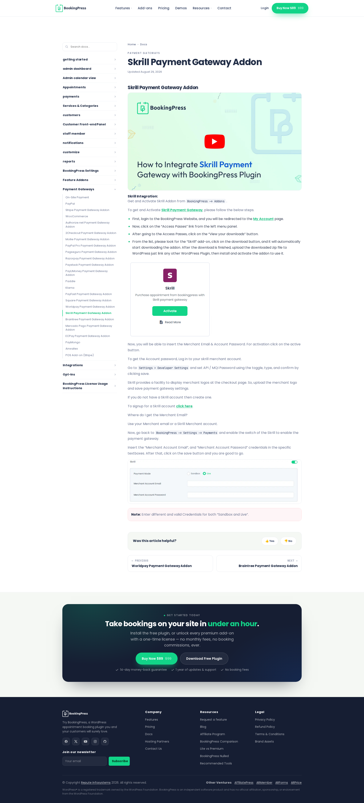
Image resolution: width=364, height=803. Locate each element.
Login (265, 8)
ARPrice (296, 782)
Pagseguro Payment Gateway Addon (91, 252)
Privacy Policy (265, 719)
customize (71, 152)
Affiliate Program (212, 734)
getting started (75, 59)
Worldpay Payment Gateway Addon (90, 307)
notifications (73, 143)
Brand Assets (264, 741)
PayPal (70, 204)
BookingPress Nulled (214, 756)
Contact (224, 8)
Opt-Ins (69, 374)
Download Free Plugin (204, 658)
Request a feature (213, 719)
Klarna (70, 288)
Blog (203, 727)
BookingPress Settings (81, 171)
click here (184, 406)
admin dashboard (77, 69)
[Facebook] (66, 741)
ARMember (264, 782)
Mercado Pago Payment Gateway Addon (89, 328)
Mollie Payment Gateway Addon (87, 239)
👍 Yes (269, 541)
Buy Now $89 (290, 8)
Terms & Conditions (269, 734)
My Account (263, 218)
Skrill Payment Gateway (182, 210)
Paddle (70, 281)
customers (71, 115)
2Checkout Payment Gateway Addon (91, 233)
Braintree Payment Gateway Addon (90, 319)
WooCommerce (77, 216)
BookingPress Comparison (219, 741)
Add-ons (145, 8)
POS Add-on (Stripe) (80, 355)
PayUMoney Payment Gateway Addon (87, 273)
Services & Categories (80, 106)
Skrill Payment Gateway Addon (88, 313)
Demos (181, 8)
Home (132, 44)
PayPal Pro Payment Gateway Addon (91, 246)
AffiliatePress (243, 782)
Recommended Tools (216, 763)
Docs (143, 44)
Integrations (73, 365)
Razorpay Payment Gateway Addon (90, 258)
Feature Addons (75, 180)
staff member (74, 133)
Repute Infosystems (96, 782)
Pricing (163, 8)
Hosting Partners (157, 741)
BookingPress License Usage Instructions (85, 386)
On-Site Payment (77, 197)
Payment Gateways (78, 189)
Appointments (74, 87)
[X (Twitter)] (76, 741)
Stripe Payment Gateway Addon (87, 210)
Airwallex (72, 349)
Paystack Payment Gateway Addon (90, 265)
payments (71, 96)
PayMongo (73, 342)
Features (122, 8)
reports (69, 161)
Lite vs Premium (211, 749)
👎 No (288, 541)
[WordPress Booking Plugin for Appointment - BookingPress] (71, 8)
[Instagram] (95, 741)
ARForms (281, 782)
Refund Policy (265, 727)
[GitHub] (105, 741)
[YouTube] (85, 741)
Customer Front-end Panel (84, 124)
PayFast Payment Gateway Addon (89, 294)
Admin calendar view (79, 78)
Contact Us (153, 749)
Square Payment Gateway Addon (88, 300)
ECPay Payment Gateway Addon (88, 336)
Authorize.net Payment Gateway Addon (88, 224)
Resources (201, 8)
